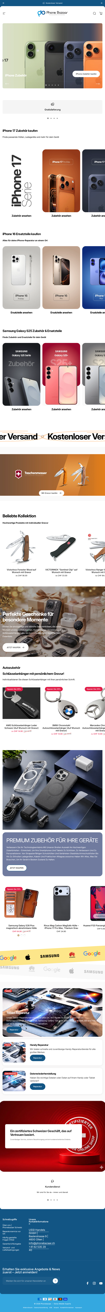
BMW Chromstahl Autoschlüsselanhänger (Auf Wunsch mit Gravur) (61, 728)
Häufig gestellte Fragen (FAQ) (10, 1238)
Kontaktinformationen (67, 1307)
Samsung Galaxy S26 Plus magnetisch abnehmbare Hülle (21, 926)
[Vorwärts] (101, 3)
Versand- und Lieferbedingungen (11, 1249)
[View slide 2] (50, 118)
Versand (56, 1307)
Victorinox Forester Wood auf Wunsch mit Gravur (21, 571)
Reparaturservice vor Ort (12, 1232)
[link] (39, 1248)
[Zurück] (3, 3)
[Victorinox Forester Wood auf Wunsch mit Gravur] (21, 547)
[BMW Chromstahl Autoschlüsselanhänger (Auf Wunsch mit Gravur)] (61, 703)
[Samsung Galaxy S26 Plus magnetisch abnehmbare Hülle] (21, 903)
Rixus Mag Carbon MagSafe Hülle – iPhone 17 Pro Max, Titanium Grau (61, 926)
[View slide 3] (54, 118)
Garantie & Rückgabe (12, 1244)
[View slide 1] (47, 118)
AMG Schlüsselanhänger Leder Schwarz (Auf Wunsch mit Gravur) (21, 726)
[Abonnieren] (55, 1280)
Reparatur (14, 1030)
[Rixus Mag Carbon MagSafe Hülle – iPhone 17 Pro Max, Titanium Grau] (61, 903)
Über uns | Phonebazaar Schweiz (12, 1226)
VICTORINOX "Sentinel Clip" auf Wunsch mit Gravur (61, 571)
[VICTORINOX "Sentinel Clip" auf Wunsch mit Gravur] (61, 547)
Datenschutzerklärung (41, 1307)
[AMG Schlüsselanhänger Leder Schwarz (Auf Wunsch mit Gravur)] (21, 703)
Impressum (78, 1307)
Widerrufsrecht (27, 1307)
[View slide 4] (57, 118)
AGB (50, 1307)
